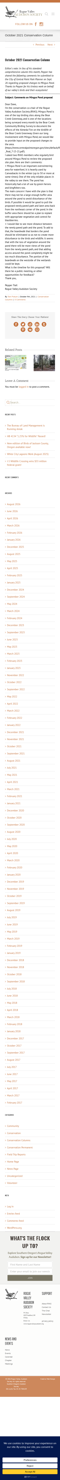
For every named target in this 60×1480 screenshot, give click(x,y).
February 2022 (14, 717)
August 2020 (13, 831)
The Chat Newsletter (46, 1312)
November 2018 (15, 967)
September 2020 (16, 824)
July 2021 (12, 767)
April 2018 (12, 1010)
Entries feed (13, 1213)
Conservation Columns (18, 1140)
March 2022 (13, 710)
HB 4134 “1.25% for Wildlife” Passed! (26, 436)
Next (50, 44)
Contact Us (46, 1307)
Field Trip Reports (16, 1154)
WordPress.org (14, 1227)
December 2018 (15, 960)
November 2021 (15, 739)
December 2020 (15, 810)
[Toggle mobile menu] (53, 14)
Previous (40, 44)
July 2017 (12, 1067)
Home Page (13, 1161)
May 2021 (12, 774)
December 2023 (15, 625)
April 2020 (12, 853)
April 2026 (12, 518)
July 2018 (12, 988)
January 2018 (13, 1031)
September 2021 (16, 753)
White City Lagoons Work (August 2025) (27, 454)
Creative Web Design (47, 1379)
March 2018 (13, 1017)
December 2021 (15, 732)
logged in (24, 386)
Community (13, 1126)
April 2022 (12, 703)
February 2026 (14, 532)
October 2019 (14, 896)
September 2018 (16, 981)
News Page (12, 1168)
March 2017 (13, 1095)
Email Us (27, 1321)
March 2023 (13, 653)
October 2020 (14, 817)
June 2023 (12, 639)
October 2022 (14, 682)
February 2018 (14, 1024)
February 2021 (14, 796)
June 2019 (12, 924)
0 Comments (20, 299)
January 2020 (13, 874)
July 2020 (12, 839)
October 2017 (14, 1045)
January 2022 (13, 725)
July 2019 (12, 917)
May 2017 (12, 1081)
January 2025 (13, 582)
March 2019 (13, 938)
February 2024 (14, 618)
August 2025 (13, 554)
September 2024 (16, 596)
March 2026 (13, 525)
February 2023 (14, 660)
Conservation (14, 1133)
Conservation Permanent (20, 1147)
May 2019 (12, 931)
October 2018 (14, 974)
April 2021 (12, 782)
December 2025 (15, 546)
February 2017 (14, 1102)
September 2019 (16, 903)
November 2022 (15, 675)
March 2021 (13, 789)
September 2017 (16, 1052)
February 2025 (14, 575)
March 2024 (13, 611)
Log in (10, 1206)
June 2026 (12, 511)
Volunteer (12, 1183)
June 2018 (12, 995)
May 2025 (12, 561)
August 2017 (13, 1059)
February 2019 (14, 945)
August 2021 (13, 760)
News (7, 1350)
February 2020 (14, 867)
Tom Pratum (13, 296)
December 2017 (15, 1038)
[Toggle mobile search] (46, 14)
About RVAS (46, 1303)
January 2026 (13, 539)
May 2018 (12, 1002)
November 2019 (15, 888)
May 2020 (12, 846)
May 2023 (12, 646)
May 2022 (12, 696)
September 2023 (16, 632)
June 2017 (12, 1074)
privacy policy (47, 1321)
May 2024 (12, 603)
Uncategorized (14, 1176)
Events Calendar (9, 1355)
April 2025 (12, 568)
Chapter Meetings (9, 1362)
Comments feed (15, 1220)
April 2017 (12, 1088)
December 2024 (15, 589)
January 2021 (13, 803)
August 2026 (13, 504)
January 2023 (13, 668)
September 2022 (16, 689)
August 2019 (13, 910)
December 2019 (15, 881)
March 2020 (13, 860)
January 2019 (13, 953)
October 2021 (14, 746)
